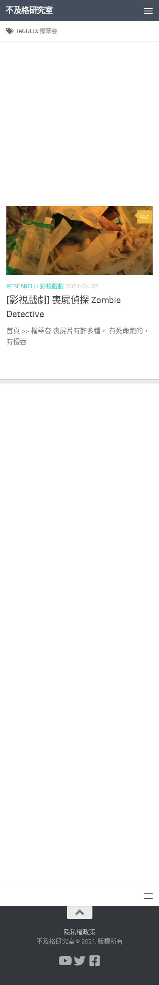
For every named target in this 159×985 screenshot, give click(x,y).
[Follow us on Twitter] (80, 961)
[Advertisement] (79, 127)
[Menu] (148, 10)
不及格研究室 (29, 10)
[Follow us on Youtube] (64, 961)
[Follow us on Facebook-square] (95, 961)
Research (20, 286)
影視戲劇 (52, 286)
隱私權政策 (79, 932)
